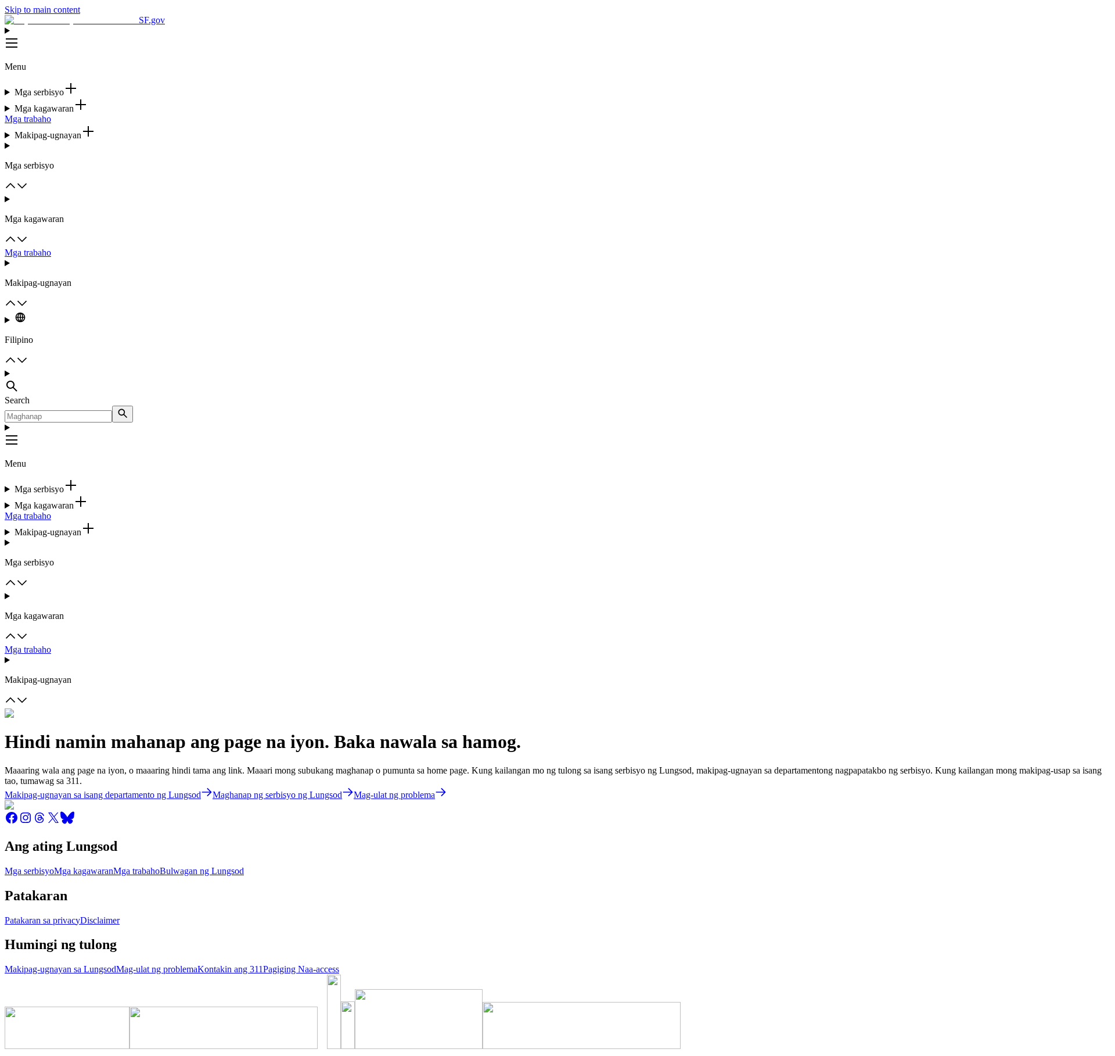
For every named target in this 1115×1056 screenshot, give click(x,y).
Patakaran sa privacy (42, 920)
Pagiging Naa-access (301, 969)
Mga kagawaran (83, 871)
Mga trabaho (28, 119)
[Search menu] (557, 381)
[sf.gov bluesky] (67, 821)
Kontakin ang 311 (230, 969)
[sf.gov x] (53, 821)
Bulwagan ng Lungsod (202, 871)
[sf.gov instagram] (26, 821)
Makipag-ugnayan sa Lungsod (60, 969)
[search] (122, 414)
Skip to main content (42, 10)
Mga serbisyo (29, 871)
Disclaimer (100, 920)
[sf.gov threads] (39, 821)
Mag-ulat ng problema (156, 969)
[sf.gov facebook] (12, 821)
